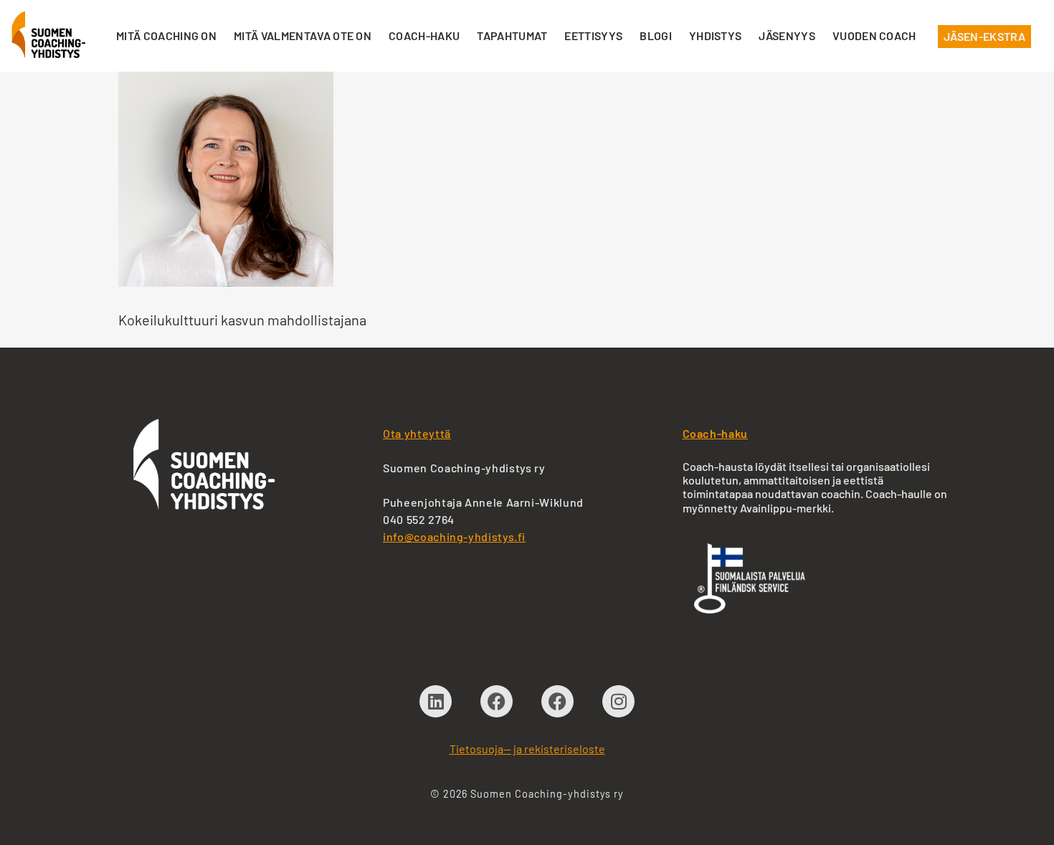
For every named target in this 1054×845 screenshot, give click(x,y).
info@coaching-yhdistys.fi (454, 536)
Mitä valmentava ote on (302, 35)
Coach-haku (424, 35)
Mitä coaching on (166, 35)
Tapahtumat (512, 35)
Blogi (656, 35)
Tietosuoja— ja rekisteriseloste (527, 748)
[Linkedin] (435, 701)
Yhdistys (715, 35)
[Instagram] (618, 701)
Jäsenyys (787, 35)
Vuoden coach (874, 35)
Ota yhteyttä (417, 433)
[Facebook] (496, 701)
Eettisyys (593, 35)
